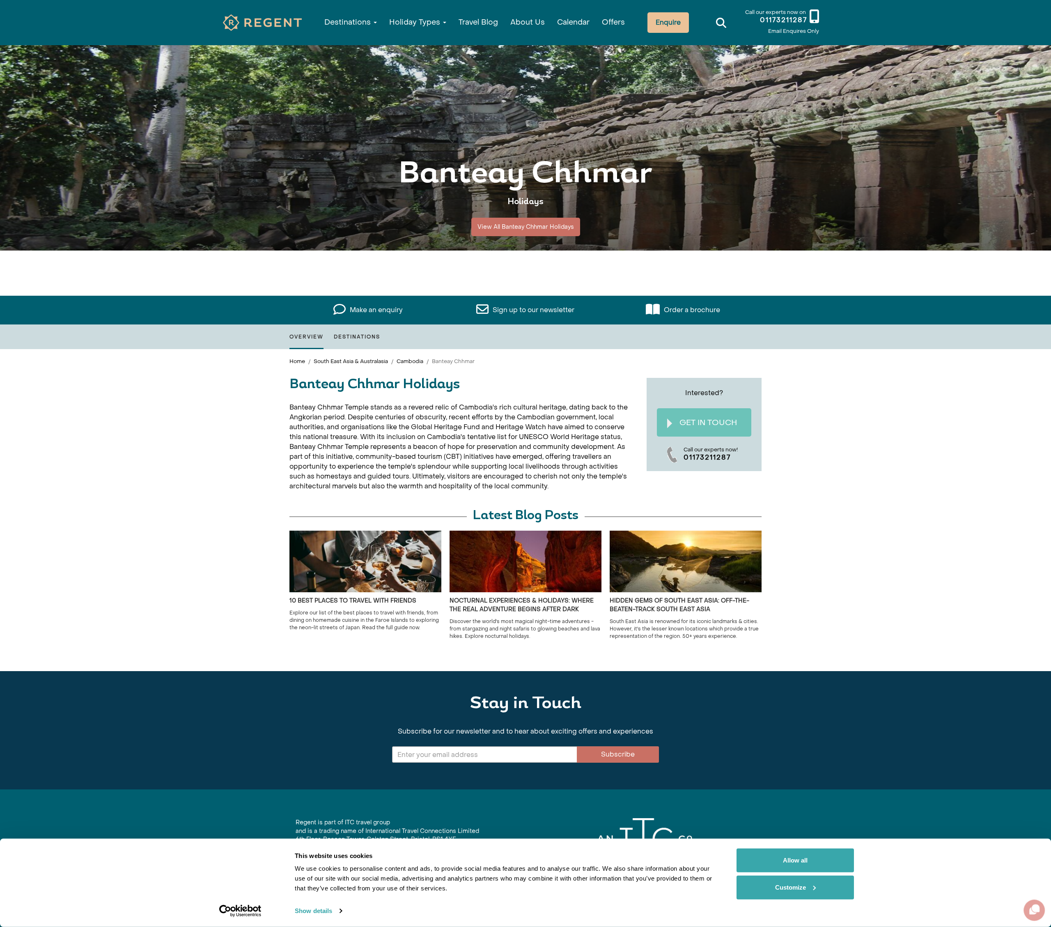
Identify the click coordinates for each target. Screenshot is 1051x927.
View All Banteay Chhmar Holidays (525, 227)
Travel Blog (478, 22)
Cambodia (410, 361)
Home (297, 361)
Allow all (795, 860)
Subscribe (618, 754)
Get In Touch (708, 422)
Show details (313, 910)
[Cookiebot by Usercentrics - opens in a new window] (240, 911)
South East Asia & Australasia (351, 361)
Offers (613, 22)
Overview (306, 337)
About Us (527, 22)
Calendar (573, 22)
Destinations (348, 22)
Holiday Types (415, 22)
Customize (790, 886)
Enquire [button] (668, 22)
